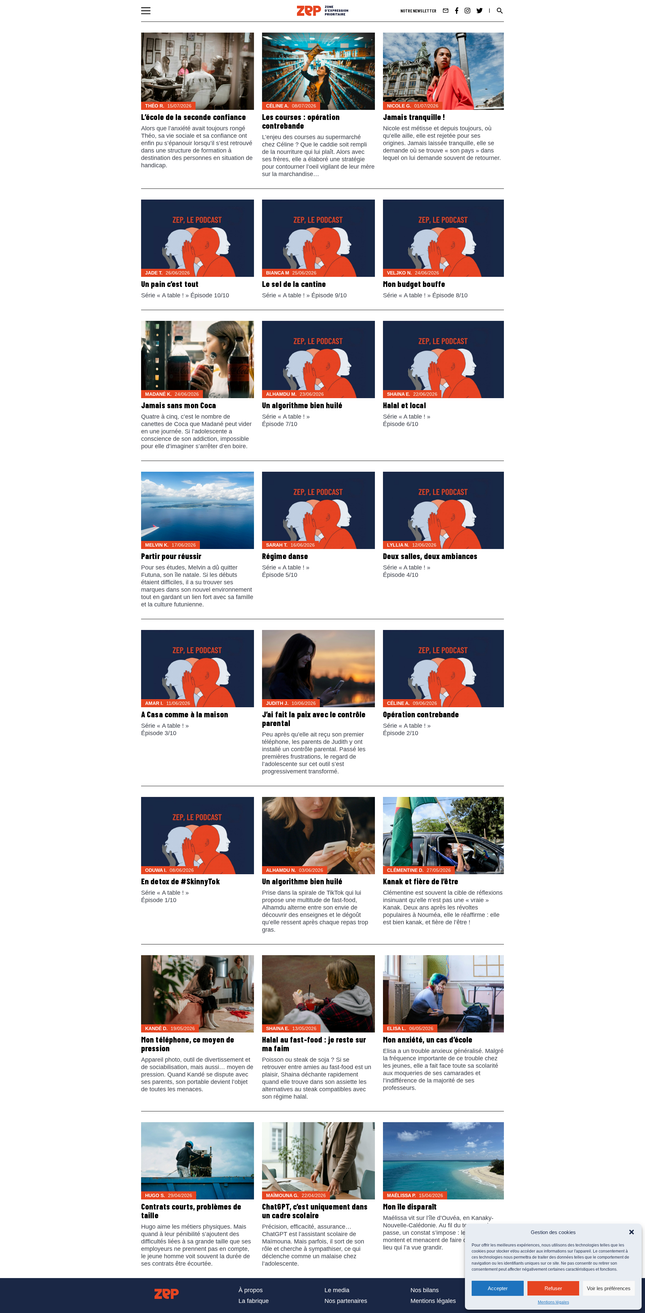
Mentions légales (553, 1302)
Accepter (498, 1288)
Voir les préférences (609, 1288)
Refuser (553, 1288)
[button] (631, 1232)
